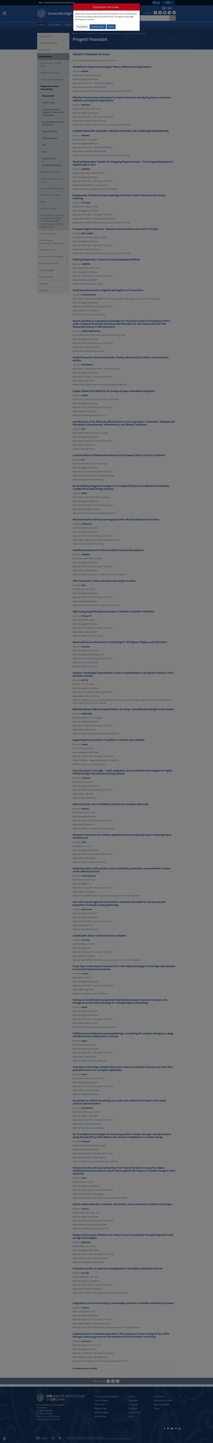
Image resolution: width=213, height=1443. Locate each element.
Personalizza (82, 26)
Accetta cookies (97, 26)
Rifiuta (111, 26)
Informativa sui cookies (84, 19)
